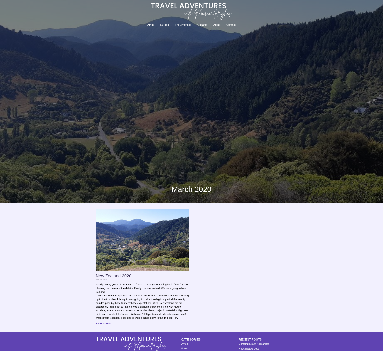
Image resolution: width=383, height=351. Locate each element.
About (216, 24)
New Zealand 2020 (114, 275)
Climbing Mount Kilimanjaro (254, 343)
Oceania (202, 24)
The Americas (183, 24)
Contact (231, 24)
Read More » (103, 323)
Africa (150, 24)
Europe (164, 24)
